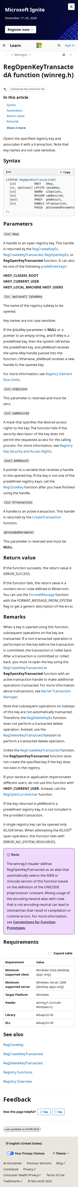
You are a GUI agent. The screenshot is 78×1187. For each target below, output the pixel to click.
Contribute (10, 1169)
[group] (39, 195)
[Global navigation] (4, 45)
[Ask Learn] (64, 54)
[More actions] (71, 54)
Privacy (28, 1169)
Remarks (13, 121)
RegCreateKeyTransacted (23, 254)
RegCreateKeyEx (45, 249)
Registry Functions (17, 1072)
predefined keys (53, 266)
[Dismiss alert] (71, 6)
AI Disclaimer (12, 1163)
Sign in (70, 45)
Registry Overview (17, 1081)
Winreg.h (21, 55)
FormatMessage (41, 594)
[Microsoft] (39, 45)
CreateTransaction (46, 517)
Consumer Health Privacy (20, 1175)
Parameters (15, 110)
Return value (16, 116)
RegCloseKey (13, 487)
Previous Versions (39, 1163)
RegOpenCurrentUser (20, 794)
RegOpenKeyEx (56, 254)
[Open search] (59, 45)
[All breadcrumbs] (7, 54)
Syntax (11, 105)
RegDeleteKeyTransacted (23, 735)
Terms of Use (55, 1175)
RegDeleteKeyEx (39, 717)
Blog (59, 1163)
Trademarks (11, 1181)
